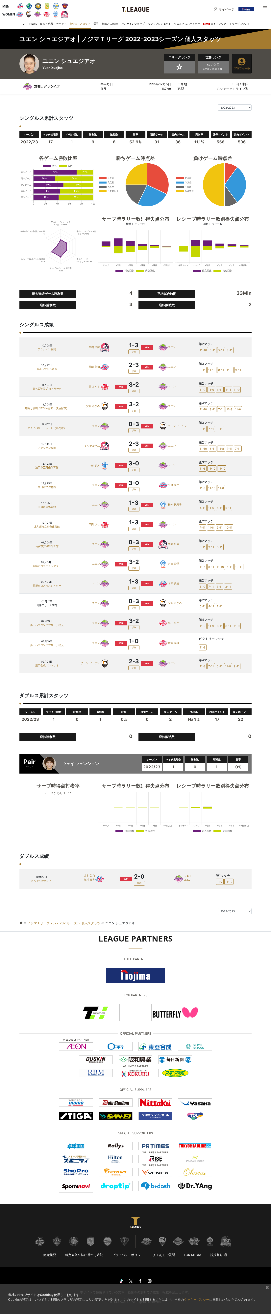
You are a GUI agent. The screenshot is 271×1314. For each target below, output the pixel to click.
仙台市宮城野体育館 (47, 546)
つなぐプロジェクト (159, 23)
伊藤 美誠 (173, 643)
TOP (23, 23)
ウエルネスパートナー (187, 23)
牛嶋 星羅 (94, 347)
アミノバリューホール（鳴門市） (47, 428)
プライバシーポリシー (128, 1255)
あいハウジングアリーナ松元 (47, 625)
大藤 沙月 (94, 465)
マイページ (226, 9)
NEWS (33, 23)
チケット (61, 23)
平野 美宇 (173, 485)
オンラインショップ (133, 23)
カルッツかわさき (47, 369)
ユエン (172, 347)
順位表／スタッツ (80, 23)
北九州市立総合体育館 (47, 526)
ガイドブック (215, 23)
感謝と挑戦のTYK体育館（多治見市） (47, 408)
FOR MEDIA (192, 1255)
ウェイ (187, 875)
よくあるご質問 (164, 1255)
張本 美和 (89, 875)
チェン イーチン (177, 425)
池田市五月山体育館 (47, 467)
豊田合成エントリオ (47, 665)
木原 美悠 (173, 583)
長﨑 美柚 (94, 367)
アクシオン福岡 (47, 349)
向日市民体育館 (47, 487)
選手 (96, 23)
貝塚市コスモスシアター (47, 565)
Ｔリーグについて (239, 23)
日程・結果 (46, 23)
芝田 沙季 (173, 563)
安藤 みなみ (93, 406)
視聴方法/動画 (110, 23)
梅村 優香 (89, 879)
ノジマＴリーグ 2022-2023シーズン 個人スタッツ (63, 923)
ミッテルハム (92, 445)
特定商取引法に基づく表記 (84, 1255)
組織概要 (49, 1255)
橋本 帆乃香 (175, 504)
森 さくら (94, 386)
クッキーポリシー (196, 1299)
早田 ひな (94, 524)
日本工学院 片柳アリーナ (47, 388)
